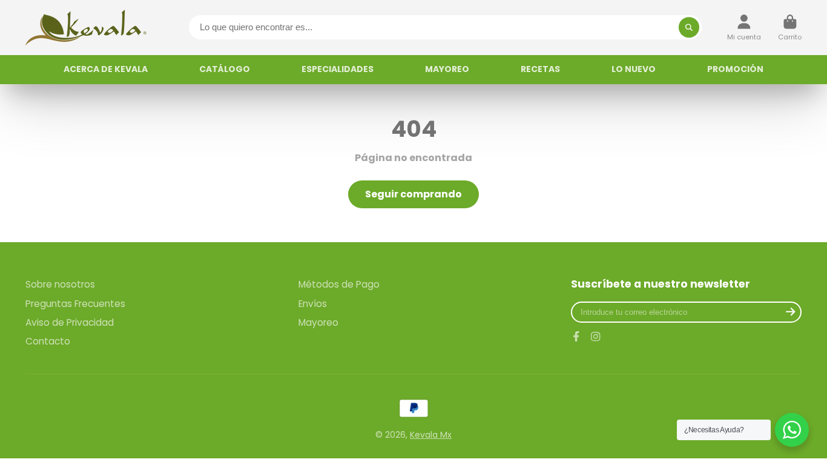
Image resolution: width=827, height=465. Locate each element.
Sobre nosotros (60, 284)
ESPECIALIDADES (337, 69)
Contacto (47, 341)
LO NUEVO (633, 69)
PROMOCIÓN (735, 69)
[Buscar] (689, 27)
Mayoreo (318, 322)
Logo (86, 27)
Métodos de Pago (339, 284)
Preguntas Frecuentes (75, 303)
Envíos (312, 303)
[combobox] (445, 27)
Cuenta (744, 28)
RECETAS (540, 69)
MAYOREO (447, 69)
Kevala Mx (431, 435)
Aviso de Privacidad (69, 322)
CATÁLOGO (224, 69)
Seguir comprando (413, 194)
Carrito (790, 28)
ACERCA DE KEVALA (106, 69)
